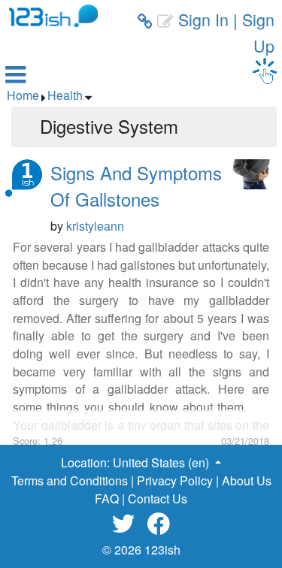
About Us (246, 480)
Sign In (203, 19)
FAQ (107, 498)
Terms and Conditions (69, 480)
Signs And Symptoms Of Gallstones (136, 186)
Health (65, 95)
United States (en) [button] (162, 462)
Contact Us (157, 498)
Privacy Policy (175, 480)
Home (23, 95)
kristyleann (95, 225)
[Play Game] (265, 71)
